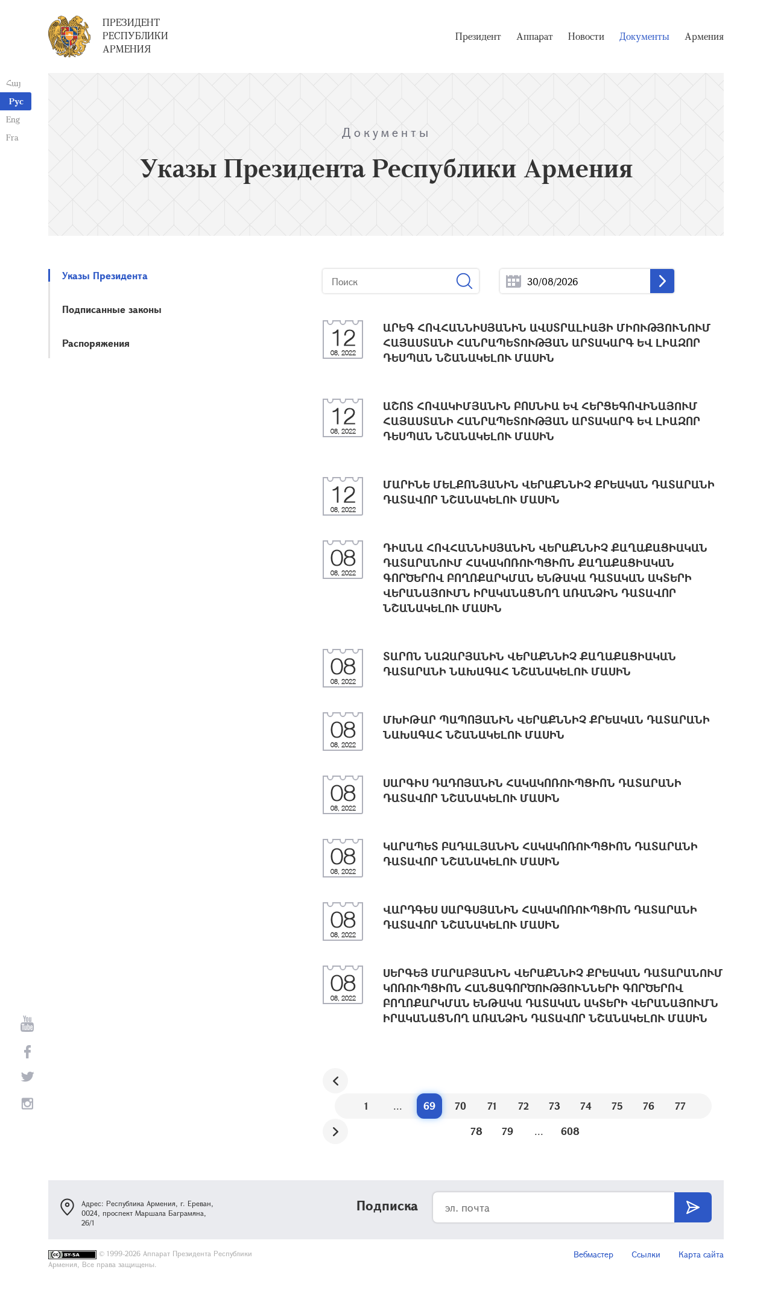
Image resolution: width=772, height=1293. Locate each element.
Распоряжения (96, 343)
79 (507, 1131)
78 (476, 1131)
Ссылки (645, 1254)
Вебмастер (593, 1254)
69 (429, 1105)
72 (523, 1105)
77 (680, 1105)
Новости (586, 36)
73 (554, 1105)
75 (617, 1105)
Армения (704, 36)
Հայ (13, 83)
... (513, 281)
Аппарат (534, 36)
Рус (16, 101)
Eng (13, 119)
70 (460, 1105)
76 (648, 1105)
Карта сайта (701, 1254)
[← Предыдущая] (335, 1080)
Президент (478, 36)
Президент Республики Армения (135, 35)
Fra (12, 137)
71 (492, 1105)
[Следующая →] (335, 1131)
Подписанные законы (112, 309)
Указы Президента (105, 275)
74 (586, 1105)
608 (570, 1131)
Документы (644, 36)
